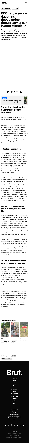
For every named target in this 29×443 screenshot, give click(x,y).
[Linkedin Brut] (23, 425)
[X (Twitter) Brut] (20, 425)
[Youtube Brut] (11, 425)
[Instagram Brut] (8, 425)
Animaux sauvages (6, 358)
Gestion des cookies (14, 439)
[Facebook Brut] (17, 425)
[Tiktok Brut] (5, 425)
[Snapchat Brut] (14, 425)
